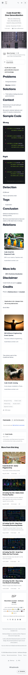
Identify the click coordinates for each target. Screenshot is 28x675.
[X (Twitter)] (16, 53)
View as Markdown (18, 28)
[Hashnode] (18, 620)
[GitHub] (10, 620)
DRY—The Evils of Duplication (13, 274)
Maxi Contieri (11, 53)
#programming (8, 401)
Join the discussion (19, 420)
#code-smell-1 (16, 404)
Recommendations (12, 655)
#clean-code (17, 401)
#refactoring (7, 404)
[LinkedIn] (18, 53)
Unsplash (22, 292)
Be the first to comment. (19, 425)
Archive (3, 655)
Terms (24, 655)
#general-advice (8, 407)
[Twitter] (8, 620)
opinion (19, 283)
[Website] (15, 620)
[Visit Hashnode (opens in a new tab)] (14, 667)
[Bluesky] (20, 620)
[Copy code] (23, 127)
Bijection (7, 85)
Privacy (20, 655)
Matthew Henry (12, 292)
